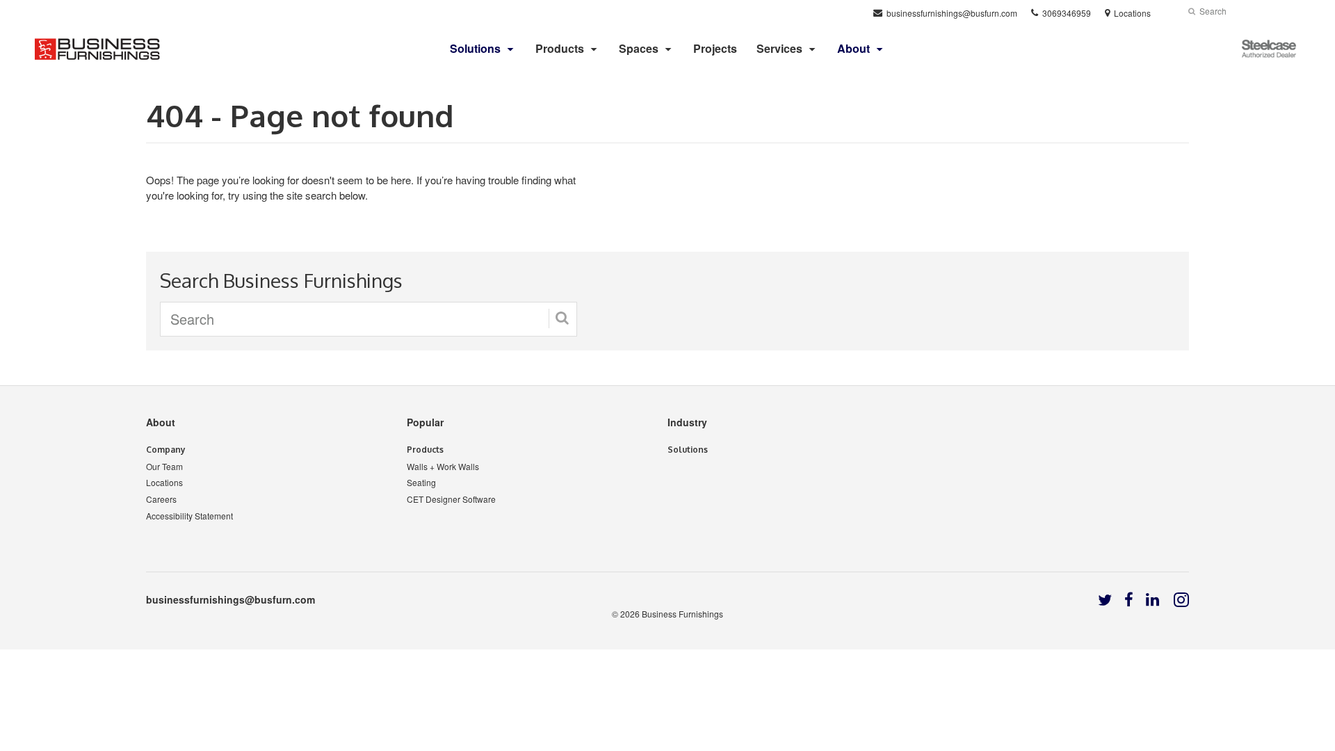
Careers (161, 499)
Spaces (638, 48)
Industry (687, 422)
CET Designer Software (451, 499)
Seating (421, 482)
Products (559, 48)
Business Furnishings (682, 614)
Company (166, 449)
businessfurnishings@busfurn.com (230, 599)
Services (779, 48)
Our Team (164, 466)
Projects (715, 48)
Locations (164, 482)
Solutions (688, 449)
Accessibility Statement (189, 516)
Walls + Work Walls (443, 466)
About (160, 422)
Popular (425, 422)
